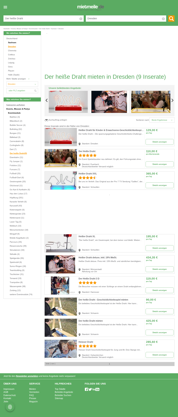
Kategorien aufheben (15, 105)
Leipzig (11, 63)
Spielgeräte (17, 258)
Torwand (15, 278)
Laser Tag (16, 222)
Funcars (15, 169)
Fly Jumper (16, 161)
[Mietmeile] (91, 8)
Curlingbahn (17, 145)
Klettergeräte (17, 214)
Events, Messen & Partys (18, 109)
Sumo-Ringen (18, 266)
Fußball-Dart (17, 177)
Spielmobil (16, 262)
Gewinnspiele (18, 182)
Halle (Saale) (13, 75)
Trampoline (16, 282)
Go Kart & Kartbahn (20, 190)
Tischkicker (17, 274)
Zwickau (11, 59)
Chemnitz (12, 51)
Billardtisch (16, 121)
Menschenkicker (19, 230)
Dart (13, 149)
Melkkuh (15, 226)
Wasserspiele (18, 286)
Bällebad (15, 137)
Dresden (12, 47)
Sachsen (12, 43)
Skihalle (15, 254)
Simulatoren (17, 250)
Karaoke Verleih (18, 202)
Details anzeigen (160, 142)
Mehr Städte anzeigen (16, 79)
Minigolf (15, 234)
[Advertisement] (111, 53)
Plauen (11, 71)
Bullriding (16, 129)
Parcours (16, 242)
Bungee (15, 133)
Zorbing (15, 290)
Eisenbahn (16, 157)
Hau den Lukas (18, 194)
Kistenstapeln (17, 210)
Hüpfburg (16, 198)
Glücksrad (16, 186)
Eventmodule (14, 113)
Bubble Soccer (18, 125)
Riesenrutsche (18, 246)
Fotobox (15, 165)
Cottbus (11, 55)
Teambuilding (17, 270)
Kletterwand (17, 218)
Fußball (15, 173)
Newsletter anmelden (27, 376)
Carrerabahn (17, 141)
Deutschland (11, 38)
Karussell (16, 206)
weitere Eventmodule (21, 294)
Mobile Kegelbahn (19, 238)
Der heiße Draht (18, 153)
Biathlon (15, 117)
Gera (10, 67)
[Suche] (171, 18)
